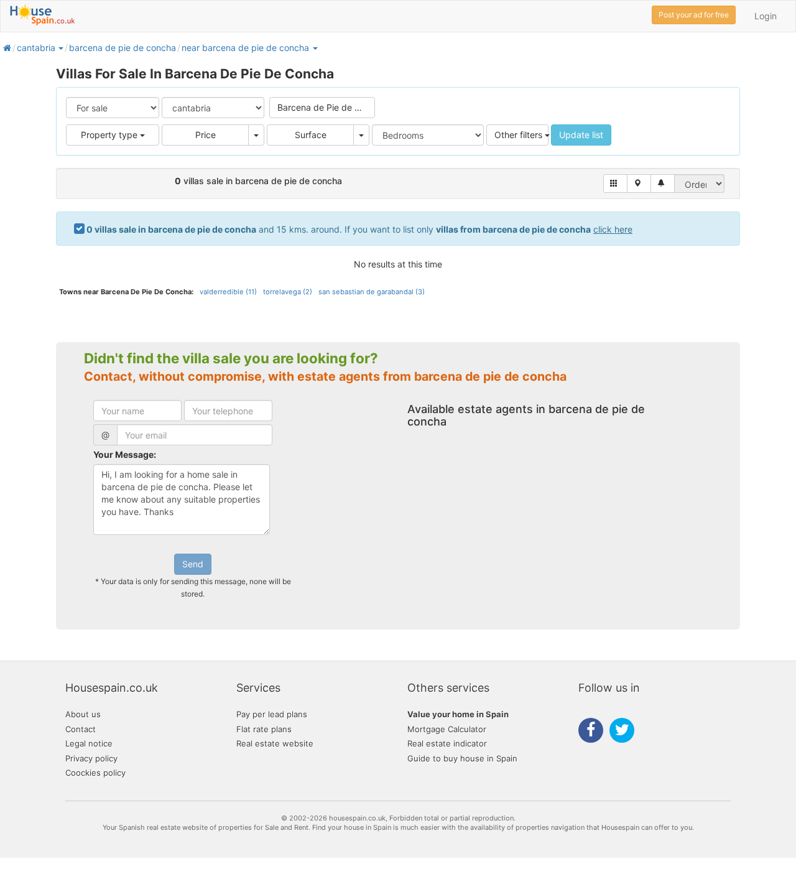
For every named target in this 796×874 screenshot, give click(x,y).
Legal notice (89, 743)
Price (205, 134)
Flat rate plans (264, 729)
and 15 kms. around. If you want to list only (359, 229)
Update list (581, 134)
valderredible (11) (228, 291)
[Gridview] (615, 183)
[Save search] (662, 183)
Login (765, 16)
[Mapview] (639, 183)
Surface (310, 134)
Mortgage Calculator (446, 729)
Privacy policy (91, 758)
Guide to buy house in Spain (462, 758)
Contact (80, 729)
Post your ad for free (694, 14)
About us (83, 714)
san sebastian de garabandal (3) (371, 291)
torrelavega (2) (287, 291)
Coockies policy (95, 773)
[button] (60, 47)
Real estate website (274, 743)
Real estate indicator (447, 743)
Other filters (519, 134)
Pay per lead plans (271, 714)
